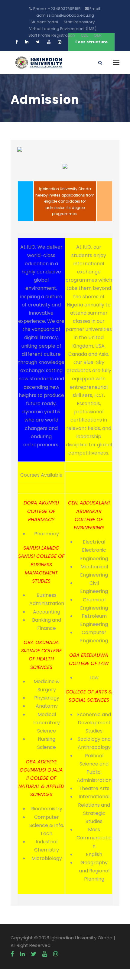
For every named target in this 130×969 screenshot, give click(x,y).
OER (98, 35)
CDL (84, 35)
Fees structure (91, 42)
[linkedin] (26, 42)
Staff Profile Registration (51, 35)
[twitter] (33, 954)
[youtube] (44, 954)
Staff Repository (79, 22)
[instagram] (55, 954)
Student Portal (44, 22)
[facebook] (16, 42)
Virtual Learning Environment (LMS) (62, 28)
